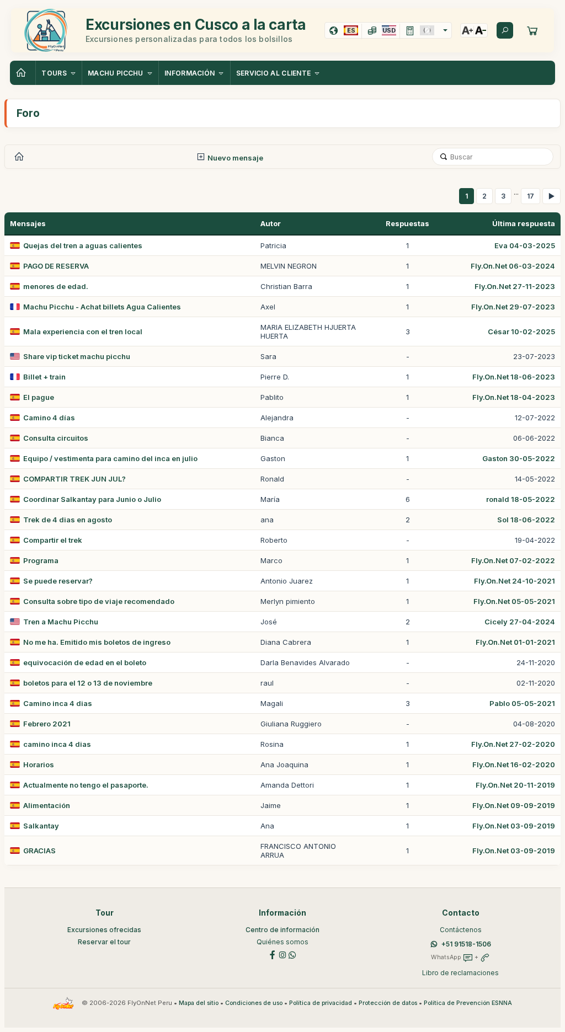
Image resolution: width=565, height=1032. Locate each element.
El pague (38, 397)
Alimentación (46, 805)
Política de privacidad (320, 1003)
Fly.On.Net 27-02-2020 (513, 744)
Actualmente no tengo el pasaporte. (85, 784)
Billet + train (44, 376)
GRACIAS (39, 850)
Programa (40, 560)
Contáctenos (461, 930)
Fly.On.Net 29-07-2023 (513, 306)
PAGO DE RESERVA (56, 265)
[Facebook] (273, 954)
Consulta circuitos (55, 438)
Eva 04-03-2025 (524, 245)
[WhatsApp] (292, 954)
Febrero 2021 (47, 723)
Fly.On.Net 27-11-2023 (515, 286)
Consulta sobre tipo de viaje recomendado (98, 601)
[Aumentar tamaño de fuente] (467, 30)
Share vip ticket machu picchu (76, 356)
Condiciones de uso (253, 1003)
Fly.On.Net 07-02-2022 (513, 560)
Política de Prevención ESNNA (468, 1003)
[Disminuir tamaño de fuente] (480, 30)
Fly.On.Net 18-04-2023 (513, 397)
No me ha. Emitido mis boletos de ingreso (96, 642)
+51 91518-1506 (466, 944)
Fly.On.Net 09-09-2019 (513, 805)
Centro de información (282, 930)
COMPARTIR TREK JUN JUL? (74, 478)
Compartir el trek (52, 540)
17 (530, 196)
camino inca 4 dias (57, 744)
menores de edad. (55, 286)
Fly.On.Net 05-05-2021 (514, 601)
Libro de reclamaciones (460, 973)
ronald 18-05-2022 (520, 499)
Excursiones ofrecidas (104, 930)
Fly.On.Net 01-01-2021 (515, 642)
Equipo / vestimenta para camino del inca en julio (110, 458)
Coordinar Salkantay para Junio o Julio (92, 499)
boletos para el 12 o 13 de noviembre (87, 682)
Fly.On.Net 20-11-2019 (515, 784)
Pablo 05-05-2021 (522, 703)
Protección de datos (388, 1003)
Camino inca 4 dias (57, 703)
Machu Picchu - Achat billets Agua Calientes (102, 306)
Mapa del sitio (198, 1003)
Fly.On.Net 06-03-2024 (513, 265)
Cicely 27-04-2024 (519, 621)
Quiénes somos (282, 942)
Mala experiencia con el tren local (82, 331)
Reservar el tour (104, 942)
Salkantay (41, 825)
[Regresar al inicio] (22, 73)
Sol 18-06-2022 (526, 519)
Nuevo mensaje (234, 157)
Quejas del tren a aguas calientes (82, 245)
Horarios (38, 764)
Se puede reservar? (58, 580)
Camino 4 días (49, 417)
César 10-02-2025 (521, 331)
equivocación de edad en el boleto (84, 662)
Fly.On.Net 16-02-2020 (513, 764)
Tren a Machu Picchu (60, 621)
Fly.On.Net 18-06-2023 (513, 376)
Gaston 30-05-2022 (518, 458)
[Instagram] (282, 954)
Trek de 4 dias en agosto (67, 519)
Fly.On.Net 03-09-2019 (513, 825)
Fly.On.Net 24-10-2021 (514, 580)
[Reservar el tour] (532, 30)
